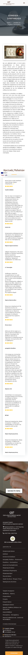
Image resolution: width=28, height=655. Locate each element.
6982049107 (7, 636)
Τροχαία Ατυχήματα (8, 590)
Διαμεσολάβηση (7, 612)
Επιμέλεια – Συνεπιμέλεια (10, 562)
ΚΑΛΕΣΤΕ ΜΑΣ (14, 490)
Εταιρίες (5, 599)
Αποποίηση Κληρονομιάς (10, 570)
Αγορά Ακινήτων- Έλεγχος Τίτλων (12, 579)
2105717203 (7, 533)
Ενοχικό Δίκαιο (7, 602)
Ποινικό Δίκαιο (7, 576)
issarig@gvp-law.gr (9, 632)
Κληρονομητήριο (7, 573)
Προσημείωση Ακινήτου (9, 581)
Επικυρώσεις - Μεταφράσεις (11, 615)
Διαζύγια (5, 554)
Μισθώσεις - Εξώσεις (9, 593)
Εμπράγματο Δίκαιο (8, 604)
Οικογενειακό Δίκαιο (9, 551)
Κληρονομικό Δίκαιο (8, 568)
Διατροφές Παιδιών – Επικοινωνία (12, 559)
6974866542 (7, 630)
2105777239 (14, 533)
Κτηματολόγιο (7, 596)
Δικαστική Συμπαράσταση (10, 565)
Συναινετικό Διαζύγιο (9, 556)
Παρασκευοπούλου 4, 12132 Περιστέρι (13, 528)
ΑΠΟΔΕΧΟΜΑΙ (14, 653)
